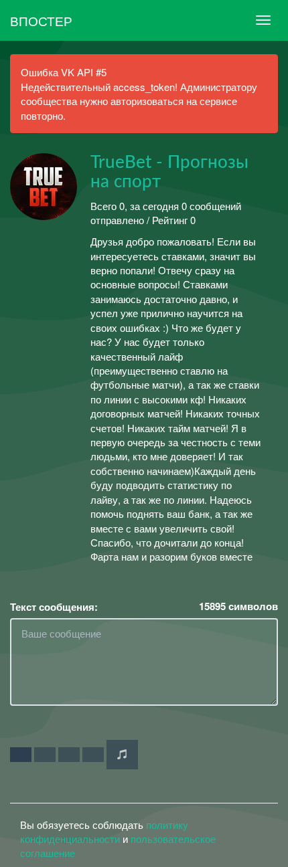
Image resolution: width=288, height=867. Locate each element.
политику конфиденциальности (104, 831)
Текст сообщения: (54, 607)
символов (238, 606)
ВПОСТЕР (41, 20)
